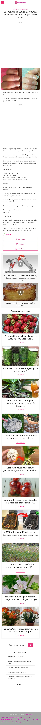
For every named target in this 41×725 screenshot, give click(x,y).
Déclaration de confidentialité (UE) (11, 722)
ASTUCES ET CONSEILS (20, 9)
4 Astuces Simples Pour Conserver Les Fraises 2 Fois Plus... (20, 337)
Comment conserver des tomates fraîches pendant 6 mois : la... (20, 501)
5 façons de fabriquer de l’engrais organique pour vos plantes (20, 437)
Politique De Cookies (26, 718)
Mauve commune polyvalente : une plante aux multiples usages (20, 598)
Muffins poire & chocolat (15, 657)
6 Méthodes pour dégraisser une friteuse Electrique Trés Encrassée (20, 533)
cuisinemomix (28, 715)
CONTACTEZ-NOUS (6, 720)
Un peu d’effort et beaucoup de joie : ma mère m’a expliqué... (20, 630)
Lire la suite (20, 342)
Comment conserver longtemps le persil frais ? (20, 369)
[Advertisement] (20, 44)
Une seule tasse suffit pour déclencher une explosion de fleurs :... (20, 403)
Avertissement (26, 722)
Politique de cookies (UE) (31, 720)
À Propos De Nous (18, 720)
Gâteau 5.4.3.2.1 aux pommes (17, 672)
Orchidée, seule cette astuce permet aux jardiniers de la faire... (20, 469)
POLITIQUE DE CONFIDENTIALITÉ (10, 718)
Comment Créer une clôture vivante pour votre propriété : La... (20, 565)
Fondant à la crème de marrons (18, 668)
